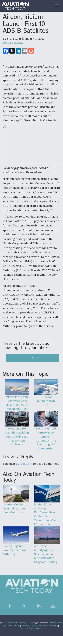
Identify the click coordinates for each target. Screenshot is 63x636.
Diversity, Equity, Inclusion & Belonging (39, 625)
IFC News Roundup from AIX (46, 401)
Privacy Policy (56, 622)
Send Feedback (13, 42)
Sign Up (32, 357)
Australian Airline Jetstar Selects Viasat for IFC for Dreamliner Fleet (17, 403)
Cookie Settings (12, 625)
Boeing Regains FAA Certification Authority (14, 550)
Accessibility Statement (31, 628)
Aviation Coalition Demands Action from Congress (14, 508)
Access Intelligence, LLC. (19, 622)
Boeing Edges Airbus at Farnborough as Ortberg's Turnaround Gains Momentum (46, 514)
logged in (26, 463)
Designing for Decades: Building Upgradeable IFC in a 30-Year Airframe (17, 436)
